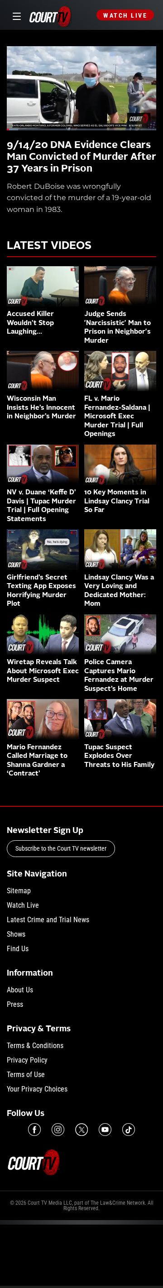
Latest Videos (49, 246)
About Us (20, 990)
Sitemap (19, 890)
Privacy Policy (27, 1060)
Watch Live (125, 15)
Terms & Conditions (35, 1045)
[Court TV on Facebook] (34, 1129)
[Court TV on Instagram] (58, 1129)
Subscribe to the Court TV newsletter (60, 848)
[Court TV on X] (81, 1129)
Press (15, 1004)
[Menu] (15, 15)
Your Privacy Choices (37, 1089)
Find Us (18, 948)
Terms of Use (26, 1074)
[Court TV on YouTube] (105, 1129)
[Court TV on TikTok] (128, 1129)
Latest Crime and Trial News (48, 919)
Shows (16, 934)
